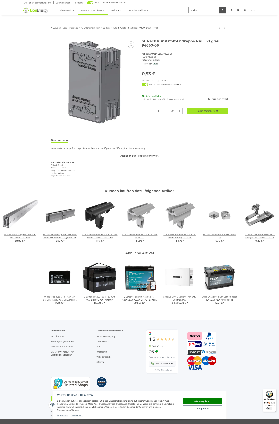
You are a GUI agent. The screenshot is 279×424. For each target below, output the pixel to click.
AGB (98, 346)
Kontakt (79, 2)
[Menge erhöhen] (179, 111)
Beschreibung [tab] (59, 140)
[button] (231, 10)
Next (272, 222)
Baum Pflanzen (63, 2)
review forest (170, 357)
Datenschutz (77, 415)
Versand (164, 80)
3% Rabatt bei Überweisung (37, 2)
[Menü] (274, 391)
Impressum (62, 415)
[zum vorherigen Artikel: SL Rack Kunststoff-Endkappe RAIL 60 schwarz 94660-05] (219, 28)
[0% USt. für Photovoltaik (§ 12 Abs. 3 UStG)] (90, 2)
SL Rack (156, 60)
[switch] (269, 408)
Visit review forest (164, 363)
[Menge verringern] (145, 111)
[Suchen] (222, 10)
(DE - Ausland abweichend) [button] (173, 99)
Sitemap (100, 362)
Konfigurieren (202, 408)
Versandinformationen (62, 346)
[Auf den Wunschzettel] (131, 44)
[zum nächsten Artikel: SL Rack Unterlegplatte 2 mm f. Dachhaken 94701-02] (225, 28)
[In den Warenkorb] (53, 37)
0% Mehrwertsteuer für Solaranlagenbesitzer (62, 353)
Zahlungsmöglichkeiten (62, 341)
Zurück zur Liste (60, 27)
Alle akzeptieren (202, 401)
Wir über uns (57, 336)
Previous (7, 222)
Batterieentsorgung (105, 336)
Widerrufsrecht (103, 356)
